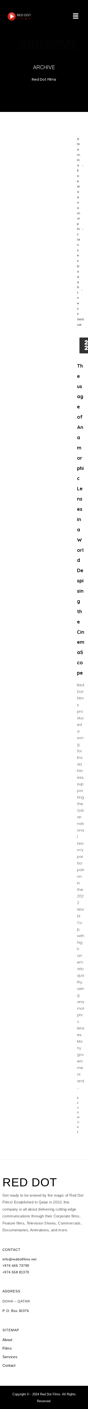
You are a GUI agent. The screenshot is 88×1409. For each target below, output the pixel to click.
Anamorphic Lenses (78, 229)
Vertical (80, 322)
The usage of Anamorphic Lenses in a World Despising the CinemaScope (80, 519)
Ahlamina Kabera (78, 165)
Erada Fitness (78, 290)
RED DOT (29, 1182)
